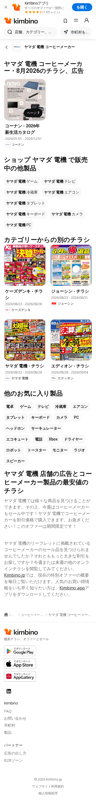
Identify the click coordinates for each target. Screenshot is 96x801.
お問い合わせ (15, 718)
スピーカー (15, 461)
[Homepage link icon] (6, 615)
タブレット (15, 417)
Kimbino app (72, 588)
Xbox (53, 439)
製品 (7, 732)
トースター (36, 450)
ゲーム (25, 406)
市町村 (9, 725)
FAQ (7, 711)
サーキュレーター (46, 428)
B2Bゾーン (13, 760)
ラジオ (79, 450)
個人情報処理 (48, 793)
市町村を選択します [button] (80, 32)
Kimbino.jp (14, 575)
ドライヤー (73, 439)
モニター (60, 450)
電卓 (10, 406)
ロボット (13, 450)
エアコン (80, 406)
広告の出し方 (15, 753)
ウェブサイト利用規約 (48, 786)
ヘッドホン (15, 428)
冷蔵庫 (60, 406)
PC (76, 417)
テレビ (43, 406)
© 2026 (48, 779)
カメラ (61, 417)
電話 (38, 439)
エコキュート (17, 439)
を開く (82, 7)
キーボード (40, 417)
